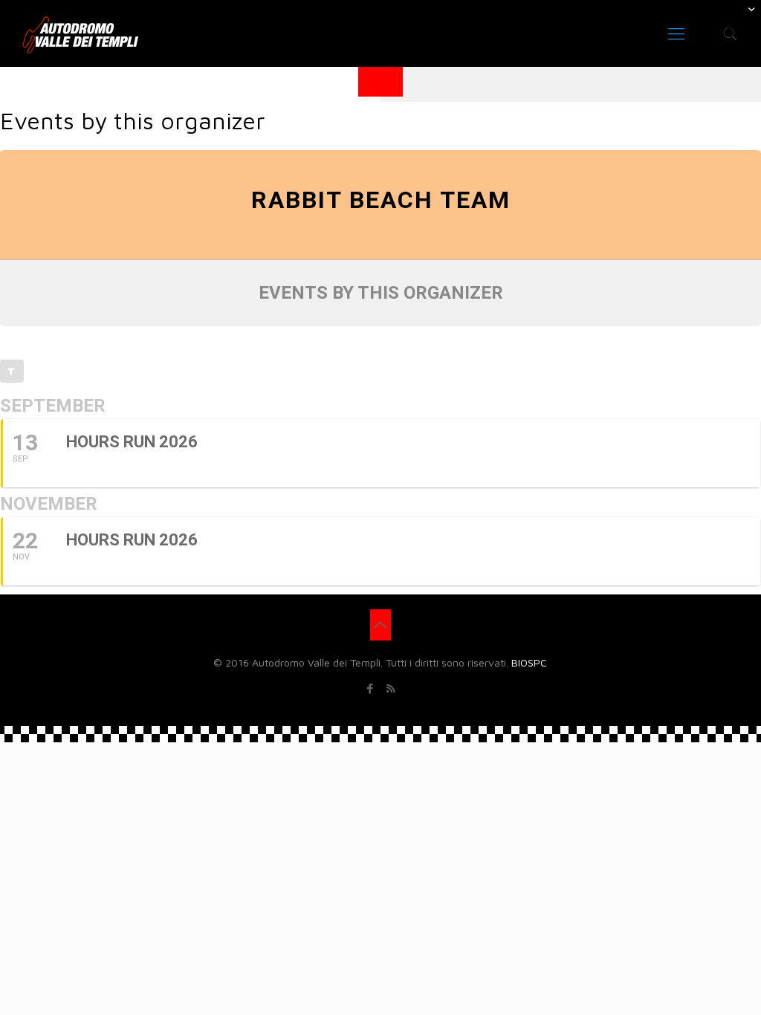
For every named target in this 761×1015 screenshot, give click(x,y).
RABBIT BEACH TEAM (381, 200)
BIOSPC (529, 662)
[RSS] (390, 688)
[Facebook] (370, 688)
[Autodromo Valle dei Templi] (80, 33)
